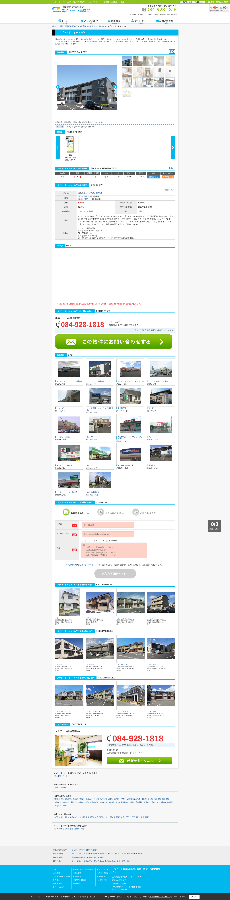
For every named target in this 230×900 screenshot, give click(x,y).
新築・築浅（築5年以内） (84, 869)
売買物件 (77, 884)
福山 (67, 817)
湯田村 (87, 199)
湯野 (147, 817)
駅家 (118, 817)
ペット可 (65, 776)
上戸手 (132, 817)
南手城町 (157, 799)
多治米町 (57, 802)
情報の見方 (169, 190)
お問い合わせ (168, 177)
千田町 (144, 799)
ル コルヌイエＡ (123, 664)
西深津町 (65, 802)
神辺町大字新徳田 (95, 193)
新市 (138, 817)
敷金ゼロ (57, 776)
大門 (56, 817)
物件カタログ (58, 887)
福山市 (86, 193)
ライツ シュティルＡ (124, 618)
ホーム (55, 869)
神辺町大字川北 (167, 802)
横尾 (92, 817)
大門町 (116, 799)
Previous (57, 87)
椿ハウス (59, 618)
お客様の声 (102, 880)
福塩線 (80, 197)
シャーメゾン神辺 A (93, 711)
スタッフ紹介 (103, 873)
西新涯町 (81, 802)
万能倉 (112, 817)
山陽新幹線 (91, 857)
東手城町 (165, 799)
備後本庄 (85, 817)
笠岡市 (88, 850)
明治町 (146, 802)
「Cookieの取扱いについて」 (159, 897)
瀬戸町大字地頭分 (122, 802)
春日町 (150, 799)
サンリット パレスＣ (63, 711)
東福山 (61, 817)
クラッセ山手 (152, 664)
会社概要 (56, 873)
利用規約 (71, 565)
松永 (79, 817)
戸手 (127, 817)
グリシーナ (90, 664)
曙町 (56, 799)
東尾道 (107, 861)
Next (115, 87)
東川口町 (103, 799)
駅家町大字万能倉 (134, 799)
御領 (142, 817)
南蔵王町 (89, 799)
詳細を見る (153, 177)
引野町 (61, 799)
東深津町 (68, 799)
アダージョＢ (152, 711)
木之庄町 (57, 806)
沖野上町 (73, 802)
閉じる (194, 897)
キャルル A (152, 618)
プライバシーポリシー (86, 565)
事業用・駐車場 (80, 880)
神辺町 (82, 799)
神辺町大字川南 (136, 802)
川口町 (96, 799)
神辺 (96, 817)
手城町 (123, 799)
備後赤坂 (73, 817)
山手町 (110, 799)
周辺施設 (101, 877)
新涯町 (75, 799)
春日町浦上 (110, 802)
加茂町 (65, 806)
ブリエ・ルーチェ (92, 618)
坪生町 (102, 802)
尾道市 (57, 787)
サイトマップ (58, 884)
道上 (87, 197)
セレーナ (59, 664)
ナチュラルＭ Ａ (123, 711)
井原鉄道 (101, 857)
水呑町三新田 (155, 802)
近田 (122, 817)
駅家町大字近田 (92, 802)
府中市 (63, 787)
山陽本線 (75, 857)
